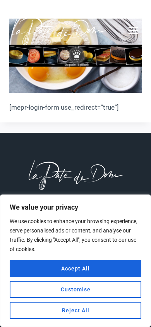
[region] (75, 260)
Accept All (75, 268)
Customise (76, 289)
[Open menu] (137, 30)
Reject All (75, 310)
